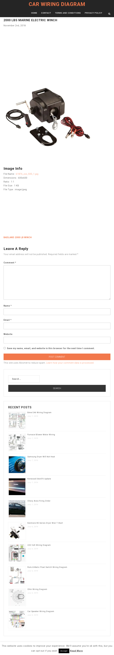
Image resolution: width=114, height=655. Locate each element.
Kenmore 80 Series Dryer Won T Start (45, 523)
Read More (76, 650)
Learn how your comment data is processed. (70, 363)
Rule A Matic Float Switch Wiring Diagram (47, 567)
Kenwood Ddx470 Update (39, 479)
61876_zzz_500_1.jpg (27, 174)
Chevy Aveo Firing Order (38, 501)
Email (8, 320)
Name (8, 306)
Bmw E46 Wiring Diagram (39, 412)
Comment (10, 262)
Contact (46, 13)
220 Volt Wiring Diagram (39, 545)
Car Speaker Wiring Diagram (40, 611)
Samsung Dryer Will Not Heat (41, 457)
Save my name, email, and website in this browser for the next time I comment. (51, 348)
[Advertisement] (57, 48)
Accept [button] (64, 651)
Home (34, 13)
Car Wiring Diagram (57, 4)
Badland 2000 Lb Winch (18, 237)
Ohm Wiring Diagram (37, 589)
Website (8, 334)
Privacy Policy (93, 13)
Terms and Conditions (68, 13)
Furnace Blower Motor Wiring (41, 435)
